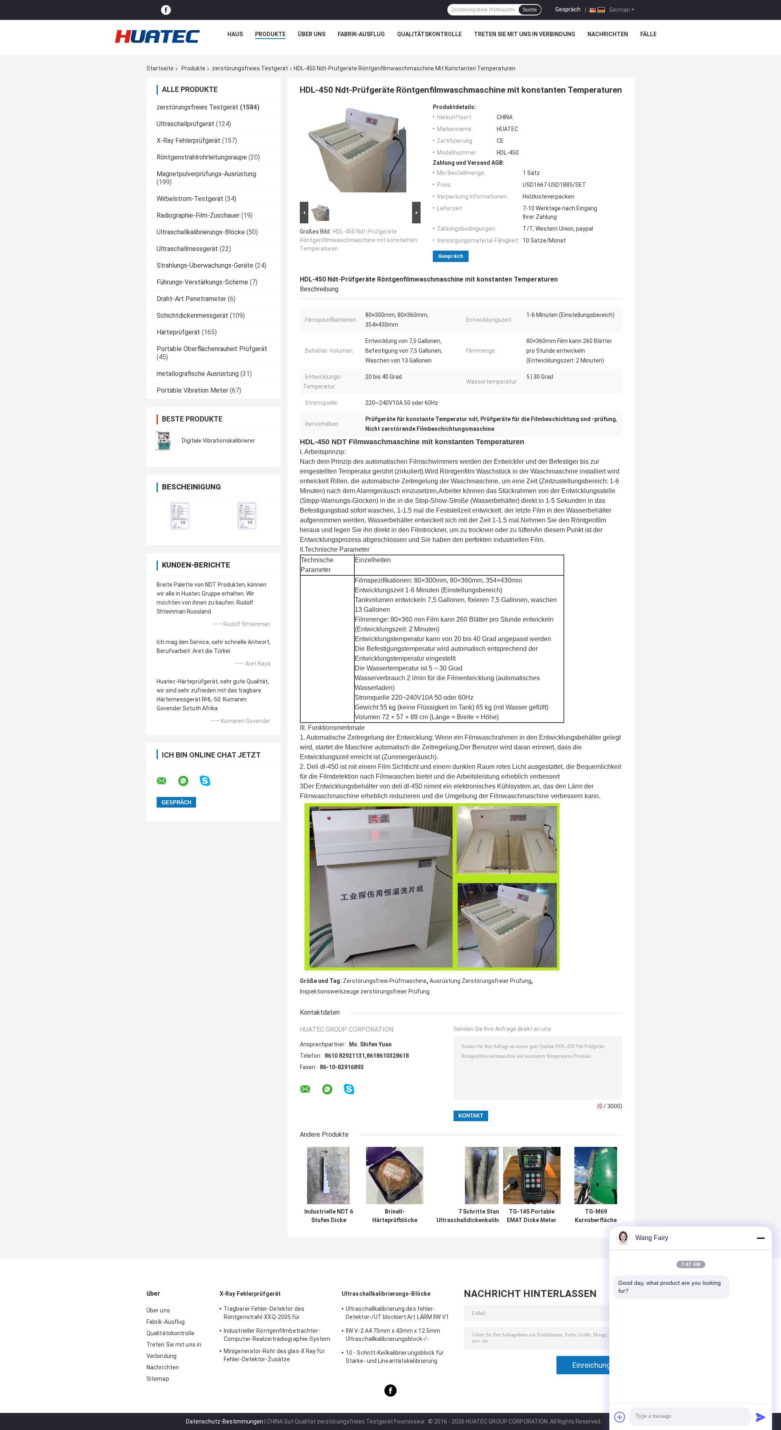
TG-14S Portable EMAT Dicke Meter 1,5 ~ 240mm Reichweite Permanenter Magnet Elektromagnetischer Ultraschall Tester (532, 1216)
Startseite (160, 68)
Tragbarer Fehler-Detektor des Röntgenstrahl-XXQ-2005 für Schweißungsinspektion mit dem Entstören (267, 1314)
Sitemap (157, 1378)
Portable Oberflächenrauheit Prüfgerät (212, 349)
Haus (235, 34)
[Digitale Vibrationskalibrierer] (165, 440)
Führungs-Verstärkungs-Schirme (202, 282)
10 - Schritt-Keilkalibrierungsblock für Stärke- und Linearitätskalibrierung (395, 1356)
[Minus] (761, 1238)
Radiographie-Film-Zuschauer (198, 215)
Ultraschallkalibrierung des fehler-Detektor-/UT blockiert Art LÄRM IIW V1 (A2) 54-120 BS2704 (397, 1314)
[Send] (760, 1417)
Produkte (270, 34)
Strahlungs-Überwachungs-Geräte (205, 265)
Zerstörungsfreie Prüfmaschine (385, 981)
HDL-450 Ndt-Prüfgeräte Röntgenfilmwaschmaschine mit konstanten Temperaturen (358, 240)
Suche (530, 10)
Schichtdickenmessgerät (192, 315)
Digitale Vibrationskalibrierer (218, 440)
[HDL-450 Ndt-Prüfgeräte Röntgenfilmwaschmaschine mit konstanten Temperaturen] (357, 152)
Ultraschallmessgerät (187, 249)
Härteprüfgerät (178, 332)
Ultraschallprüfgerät (185, 124)
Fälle (648, 34)
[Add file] (620, 1417)
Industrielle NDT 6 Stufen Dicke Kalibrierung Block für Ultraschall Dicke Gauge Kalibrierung (328, 1216)
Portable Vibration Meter (192, 390)
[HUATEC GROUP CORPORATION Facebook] (166, 10)
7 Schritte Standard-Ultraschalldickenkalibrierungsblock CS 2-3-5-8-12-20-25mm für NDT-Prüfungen (486, 1216)
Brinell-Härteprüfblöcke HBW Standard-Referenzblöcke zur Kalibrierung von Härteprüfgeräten (395, 1216)
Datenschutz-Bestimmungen (224, 1421)
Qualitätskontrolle (429, 34)
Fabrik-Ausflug (361, 34)
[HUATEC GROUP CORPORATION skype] (210, 781)
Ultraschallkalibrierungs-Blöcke (201, 232)
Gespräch (567, 9)
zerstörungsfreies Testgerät (250, 68)
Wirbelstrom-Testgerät (190, 199)
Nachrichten (607, 34)
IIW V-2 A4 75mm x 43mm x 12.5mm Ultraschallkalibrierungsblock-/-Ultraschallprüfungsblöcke (393, 1336)
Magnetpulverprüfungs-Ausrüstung (206, 174)
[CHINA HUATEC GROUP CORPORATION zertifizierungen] (180, 516)
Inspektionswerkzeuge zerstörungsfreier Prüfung (365, 991)
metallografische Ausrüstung (198, 374)
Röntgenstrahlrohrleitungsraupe (202, 157)
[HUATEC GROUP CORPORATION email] (167, 781)
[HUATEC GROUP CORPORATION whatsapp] (188, 781)
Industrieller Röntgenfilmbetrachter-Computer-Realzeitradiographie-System (277, 1334)
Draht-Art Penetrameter (191, 299)
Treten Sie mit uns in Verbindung (524, 34)
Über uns (311, 34)
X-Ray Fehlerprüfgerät (188, 140)
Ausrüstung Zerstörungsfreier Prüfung (480, 981)
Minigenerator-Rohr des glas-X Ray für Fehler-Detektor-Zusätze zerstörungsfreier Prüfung (274, 1356)
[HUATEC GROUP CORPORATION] (157, 36)
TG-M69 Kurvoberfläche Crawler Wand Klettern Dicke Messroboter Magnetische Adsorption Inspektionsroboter (595, 1216)
